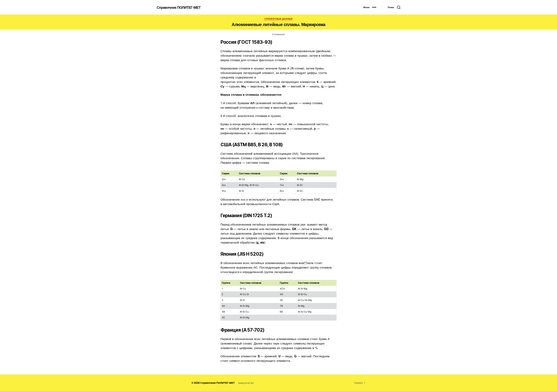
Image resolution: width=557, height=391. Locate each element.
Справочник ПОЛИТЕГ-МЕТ (179, 7)
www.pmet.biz (246, 383)
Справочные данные (278, 18)
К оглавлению (278, 33)
